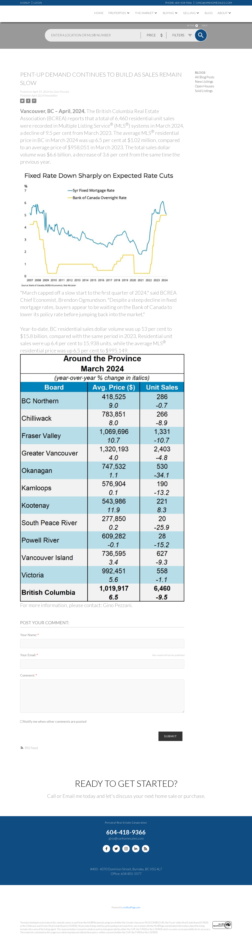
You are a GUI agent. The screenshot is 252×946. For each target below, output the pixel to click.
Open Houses (204, 86)
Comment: (28, 675)
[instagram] (126, 848)
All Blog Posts (204, 77)
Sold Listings (204, 91)
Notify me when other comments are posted (54, 721)
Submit (170, 736)
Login (38, 2)
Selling (189, 13)
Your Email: (28, 655)
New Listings (204, 81)
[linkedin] (135, 848)
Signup (25, 2)
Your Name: (28, 635)
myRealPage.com (131, 907)
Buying (168, 13)
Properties (117, 13)
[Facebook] (106, 848)
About (222, 13)
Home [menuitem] (98, 13)
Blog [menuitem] (209, 13)
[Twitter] (116, 848)
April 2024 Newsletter (45, 95)
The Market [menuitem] (144, 13)
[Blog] (145, 848)
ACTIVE (190, 25)
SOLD (204, 25)
